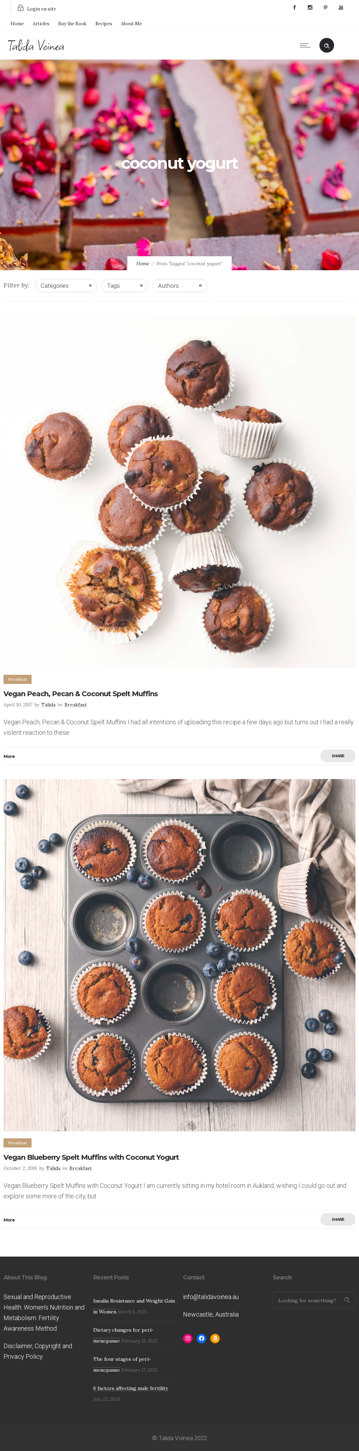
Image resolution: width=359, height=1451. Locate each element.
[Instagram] (310, 7)
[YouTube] (340, 7)
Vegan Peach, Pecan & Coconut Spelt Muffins (81, 694)
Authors (168, 285)
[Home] (36, 50)
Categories (55, 285)
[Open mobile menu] (307, 45)
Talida (48, 704)
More (9, 756)
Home (17, 24)
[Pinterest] (325, 7)
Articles (41, 24)
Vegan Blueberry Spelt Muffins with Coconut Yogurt (91, 1157)
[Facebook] (294, 7)
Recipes (103, 24)
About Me (131, 24)
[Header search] (326, 44)
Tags (113, 285)
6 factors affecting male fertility (130, 1388)
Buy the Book (72, 24)
